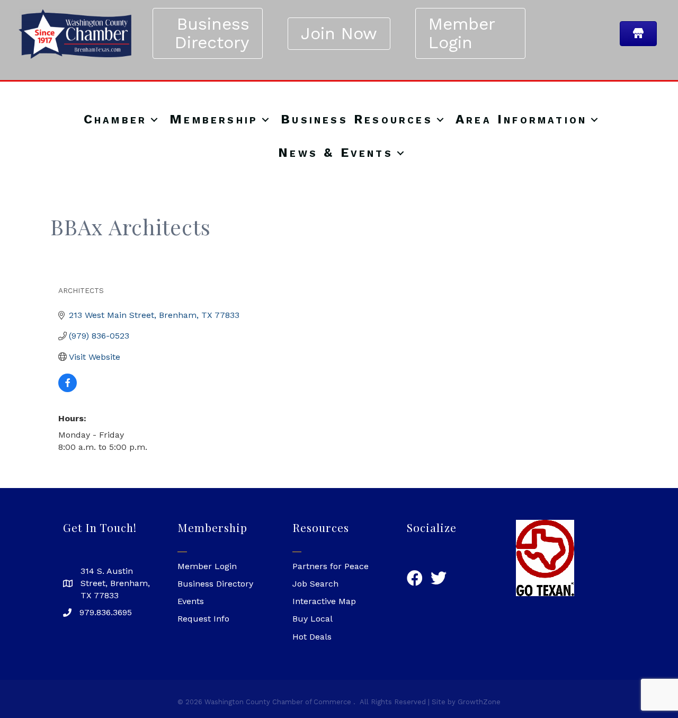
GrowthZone (479, 702)
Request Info (203, 619)
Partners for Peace (330, 566)
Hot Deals (312, 637)
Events (190, 601)
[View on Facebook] (67, 389)
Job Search (315, 584)
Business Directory (215, 584)
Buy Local (312, 619)
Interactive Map (324, 601)
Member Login (207, 566)
